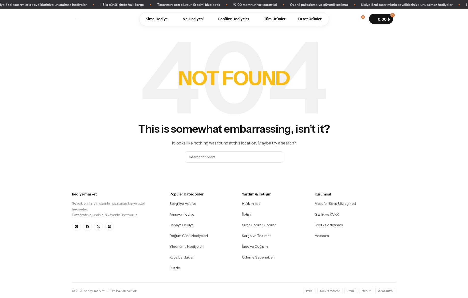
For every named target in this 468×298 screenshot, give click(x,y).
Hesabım (322, 235)
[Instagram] (76, 226)
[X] (98, 226)
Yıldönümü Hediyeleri (187, 246)
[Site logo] (77, 18)
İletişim (248, 214)
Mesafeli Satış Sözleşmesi (335, 203)
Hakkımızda (251, 203)
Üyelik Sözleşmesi (329, 225)
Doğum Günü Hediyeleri (189, 235)
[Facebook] (87, 226)
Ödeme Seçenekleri (258, 257)
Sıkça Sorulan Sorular (259, 225)
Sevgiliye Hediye (183, 203)
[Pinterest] (109, 226)
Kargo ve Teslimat (256, 235)
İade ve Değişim (255, 246)
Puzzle (175, 268)
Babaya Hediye (182, 225)
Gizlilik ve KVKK (327, 214)
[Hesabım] (351, 19)
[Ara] (343, 19)
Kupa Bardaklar (182, 257)
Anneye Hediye (182, 214)
